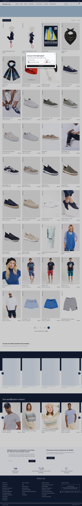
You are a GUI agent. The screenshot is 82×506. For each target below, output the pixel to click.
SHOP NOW (41, 66)
